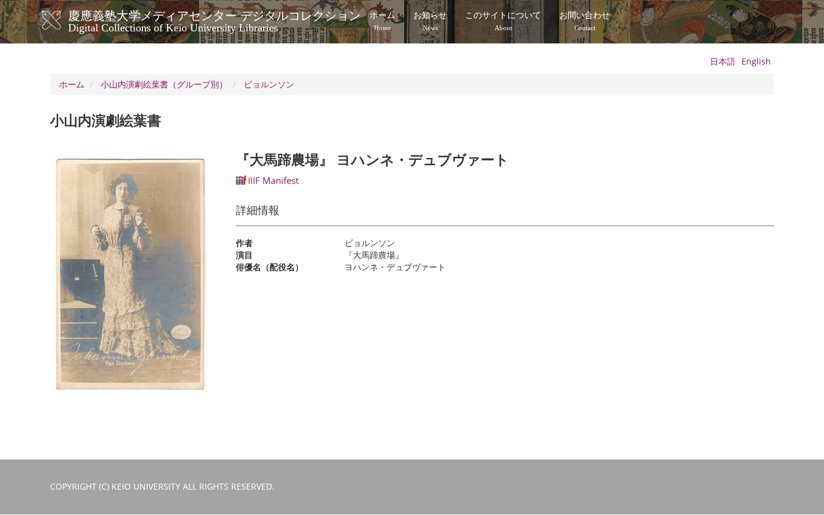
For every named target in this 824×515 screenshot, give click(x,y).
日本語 (722, 61)
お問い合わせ (584, 21)
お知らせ (430, 21)
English (756, 61)
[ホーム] (63, 20)
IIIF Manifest (273, 180)
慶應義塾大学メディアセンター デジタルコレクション (214, 20)
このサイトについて (503, 21)
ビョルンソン (269, 84)
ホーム (382, 21)
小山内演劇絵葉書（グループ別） (164, 84)
